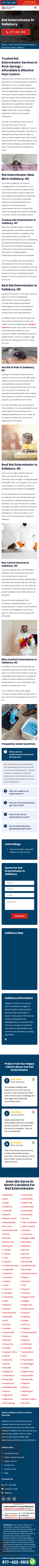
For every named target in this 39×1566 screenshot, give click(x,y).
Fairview (7, 1328)
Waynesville (27, 1375)
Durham (7, 1308)
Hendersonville (10, 1387)
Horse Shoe (27, 1195)
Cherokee (7, 1277)
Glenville (7, 1367)
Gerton (6, 1363)
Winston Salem (29, 1399)
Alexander (8, 1195)
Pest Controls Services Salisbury (22, 44)
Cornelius (7, 1293)
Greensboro (9, 1375)
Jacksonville (28, 1206)
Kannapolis (27, 1210)
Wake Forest (28, 1371)
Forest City (8, 1344)
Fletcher (7, 1340)
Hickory (6, 1391)
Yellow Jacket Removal (14, 1457)
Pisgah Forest (28, 1297)
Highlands (8, 1399)
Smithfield (27, 1344)
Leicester (26, 1230)
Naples (25, 1277)
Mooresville (27, 1261)
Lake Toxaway (28, 1226)
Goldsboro (8, 1371)
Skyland (25, 1340)
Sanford (26, 1324)
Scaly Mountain (29, 1332)
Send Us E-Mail (10, 1489)
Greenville (8, 1379)
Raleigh (25, 1301)
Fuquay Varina (10, 1352)
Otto (24, 1285)
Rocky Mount (28, 1308)
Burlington (8, 1246)
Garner (6, 1356)
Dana (5, 1301)
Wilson (25, 1395)
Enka (5, 1320)
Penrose (26, 1289)
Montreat (26, 1257)
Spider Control (10, 1461)
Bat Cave (7, 1226)
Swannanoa (27, 1352)
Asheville (7, 1210)
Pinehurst (26, 1293)
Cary (5, 1257)
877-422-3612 (15, 1562)
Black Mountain (10, 1230)
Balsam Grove (10, 1218)
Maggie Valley (28, 1238)
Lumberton (27, 1234)
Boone (6, 1234)
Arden (6, 1202)
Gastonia (7, 1360)
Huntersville (27, 1199)
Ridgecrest (27, 1305)
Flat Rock (7, 1336)
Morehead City (29, 1265)
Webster (26, 1383)
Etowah (6, 1324)
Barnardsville (9, 1222)
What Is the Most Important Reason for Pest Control (21, 850)
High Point (8, 1395)
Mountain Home (29, 1273)
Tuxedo (25, 1367)
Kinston (25, 1218)
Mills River (26, 1246)
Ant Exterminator (11, 1453)
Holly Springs (9, 1403)
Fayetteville (8, 1332)
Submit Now (19, 916)
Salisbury (26, 1316)
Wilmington (27, 1391)
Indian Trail (27, 1202)
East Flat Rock (9, 1312)
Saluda (25, 1320)
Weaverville (27, 1379)
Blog (6, 1473)
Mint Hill (25, 1250)
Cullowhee (8, 1297)
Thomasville (27, 1360)
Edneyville (8, 1316)
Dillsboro (7, 1305)
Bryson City (8, 1242)
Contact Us (9, 1465)
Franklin (6, 1348)
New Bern (26, 1281)
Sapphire (26, 1328)
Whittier (25, 1387)
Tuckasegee (28, 1363)
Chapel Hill (8, 1269)
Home (4, 44)
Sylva (24, 1356)
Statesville (27, 1348)
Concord (7, 1289)
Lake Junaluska (29, 1222)
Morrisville (26, 1269)
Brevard (7, 1238)
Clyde (6, 1285)
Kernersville (27, 1214)
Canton (6, 1254)
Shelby (25, 1336)
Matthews (26, 1242)
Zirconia (26, 1403)
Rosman (26, 1312)
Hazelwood (8, 1383)
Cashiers (7, 1261)
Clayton (7, 1281)
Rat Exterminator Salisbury (13, 47)
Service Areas (10, 1469)
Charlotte (7, 1273)
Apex (5, 1199)
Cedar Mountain (10, 1265)
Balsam (6, 1214)
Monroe (25, 1254)
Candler (7, 1250)
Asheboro (7, 1206)
